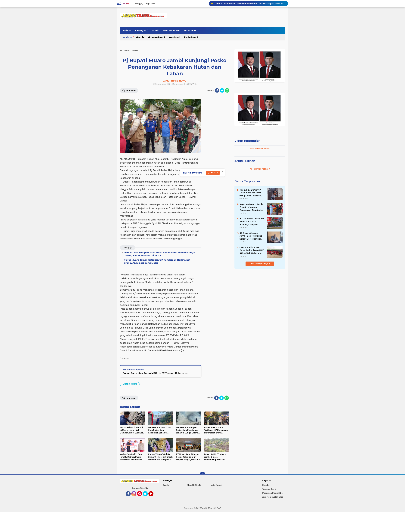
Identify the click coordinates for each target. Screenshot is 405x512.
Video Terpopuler (247, 141)
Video (129, 37)
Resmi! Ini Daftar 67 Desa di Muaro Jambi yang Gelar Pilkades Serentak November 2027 (251, 193)
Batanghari (141, 30)
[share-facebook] (217, 90)
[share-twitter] (222, 90)
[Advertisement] (259, 292)
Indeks (127, 30)
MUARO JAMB (194, 485)
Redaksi (266, 485)
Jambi (155, 30)
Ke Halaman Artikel (259, 169)
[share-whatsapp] (227, 90)
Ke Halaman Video (259, 148)
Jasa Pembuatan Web (272, 497)
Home (126, 3)
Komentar (130, 90)
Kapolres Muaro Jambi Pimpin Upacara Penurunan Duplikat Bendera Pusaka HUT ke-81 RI (251, 207)
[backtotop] (202, 474)
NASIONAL (190, 30)
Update (213, 172)
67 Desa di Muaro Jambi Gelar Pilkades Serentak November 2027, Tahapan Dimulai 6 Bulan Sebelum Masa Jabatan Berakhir (252, 236)
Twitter (147, 497)
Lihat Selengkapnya (259, 263)
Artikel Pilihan (244, 161)
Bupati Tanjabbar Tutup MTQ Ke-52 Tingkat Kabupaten (155, 373)
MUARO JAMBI (171, 30)
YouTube (153, 497)
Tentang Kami (269, 489)
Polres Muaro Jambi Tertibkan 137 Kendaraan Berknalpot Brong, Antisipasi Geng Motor (250, 3)
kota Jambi (191, 37)
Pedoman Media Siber (272, 493)
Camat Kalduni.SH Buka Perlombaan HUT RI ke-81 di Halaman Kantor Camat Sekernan (252, 250)
